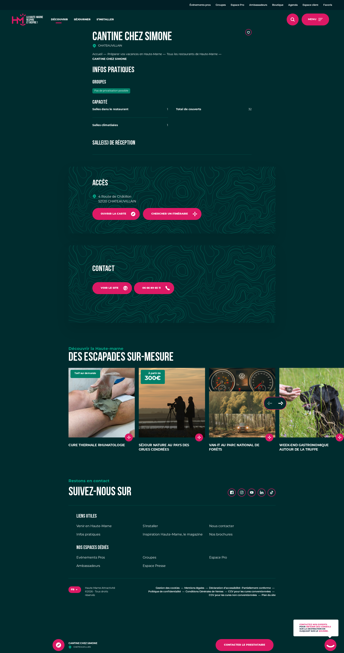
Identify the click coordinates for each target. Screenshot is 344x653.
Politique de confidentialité (164, 592)
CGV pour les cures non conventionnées (233, 595)
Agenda (293, 5)
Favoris (327, 5)
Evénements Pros (90, 557)
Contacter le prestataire (244, 645)
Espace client (310, 5)
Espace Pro (237, 5)
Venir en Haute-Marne (94, 526)
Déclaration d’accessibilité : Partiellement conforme (240, 588)
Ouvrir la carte (113, 214)
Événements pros (200, 5)
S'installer (150, 526)
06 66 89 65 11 (151, 288)
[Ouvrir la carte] (58, 645)
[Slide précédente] (269, 403)
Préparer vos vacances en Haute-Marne (135, 54)
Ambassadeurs (258, 5)
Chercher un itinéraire (169, 214)
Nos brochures (221, 534)
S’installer (105, 19)
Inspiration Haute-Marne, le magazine (173, 534)
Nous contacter (221, 526)
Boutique (277, 5)
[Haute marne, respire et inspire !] (27, 19)
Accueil (97, 54)
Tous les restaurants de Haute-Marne (192, 54)
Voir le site (109, 288)
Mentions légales (194, 588)
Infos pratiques (88, 534)
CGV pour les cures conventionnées (249, 592)
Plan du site (269, 595)
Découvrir (59, 19)
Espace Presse (154, 566)
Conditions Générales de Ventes (204, 592)
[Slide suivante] (280, 403)
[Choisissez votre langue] (74, 589)
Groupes (221, 5)
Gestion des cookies (168, 588)
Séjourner (82, 19)
